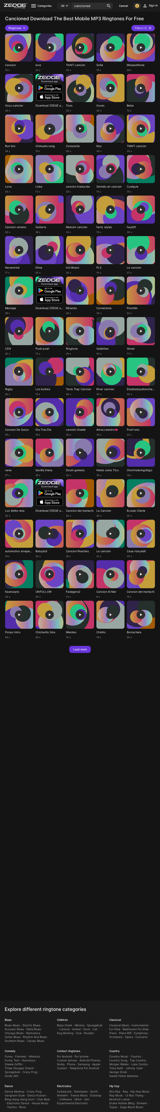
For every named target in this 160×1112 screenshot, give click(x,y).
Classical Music (119, 1025)
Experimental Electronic (72, 1103)
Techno (12, 1107)
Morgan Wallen (119, 1064)
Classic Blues (35, 1040)
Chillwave (65, 1099)
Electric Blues (31, 1025)
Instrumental (140, 1025)
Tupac (113, 1107)
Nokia (61, 1064)
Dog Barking (65, 1033)
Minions (80, 1025)
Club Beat (43, 1099)
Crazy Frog (30, 1072)
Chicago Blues (14, 1033)
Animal (76, 1029)
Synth (94, 1091)
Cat (94, 1029)
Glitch (78, 1099)
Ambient (62, 1095)
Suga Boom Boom (131, 1107)
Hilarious (34, 1056)
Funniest (20, 1056)
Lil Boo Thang (134, 1095)
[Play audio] (19, 47)
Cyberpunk (64, 1091)
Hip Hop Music (139, 1091)
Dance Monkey (14, 1091)
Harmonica (33, 1033)
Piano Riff (125, 1033)
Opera (129, 1037)
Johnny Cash (134, 1068)
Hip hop (114, 1086)
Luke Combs (139, 1064)
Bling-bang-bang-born (20, 1099)
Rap (125, 1091)
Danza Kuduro (36, 1095)
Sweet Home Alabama (123, 1076)
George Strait (118, 1072)
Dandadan (81, 1091)
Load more (80, 649)
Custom (62, 1068)
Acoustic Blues (14, 1029)
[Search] (108, 6)
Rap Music (116, 1095)
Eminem (142, 1103)
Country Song (118, 1060)
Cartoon (64, 1029)
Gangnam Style (15, 1095)
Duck (86, 1029)
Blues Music (12, 1025)
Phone (71, 1064)
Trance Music (79, 1095)
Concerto (141, 1037)
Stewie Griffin (13, 1064)
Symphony (141, 1033)
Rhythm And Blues (35, 1037)
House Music (40, 1103)
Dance (9, 1086)
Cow (79, 1033)
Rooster (89, 1033)
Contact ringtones (68, 1051)
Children (62, 1019)
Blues (8, 1019)
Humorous (28, 1060)
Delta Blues (33, 1029)
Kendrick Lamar (119, 1099)
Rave (22, 1107)
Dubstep (95, 1095)
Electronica (64, 1086)
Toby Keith (116, 1068)
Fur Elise (114, 1029)
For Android (64, 1056)
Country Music (118, 1056)
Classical (115, 1019)
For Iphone (82, 1056)
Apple (96, 1064)
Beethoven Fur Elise (136, 1029)
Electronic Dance (18, 1103)
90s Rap (114, 1091)
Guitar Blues (12, 1037)
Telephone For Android (84, 1068)
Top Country (138, 1060)
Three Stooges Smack (19, 1068)
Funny (9, 1056)
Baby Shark (64, 1025)
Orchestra (115, 1037)
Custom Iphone (67, 1060)
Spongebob (94, 1025)
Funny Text (12, 1060)
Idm (86, 1099)
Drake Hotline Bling (121, 1103)
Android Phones (89, 1060)
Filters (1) (141, 28)
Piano (112, 1033)
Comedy (10, 1051)
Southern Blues (15, 1040)
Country (114, 1051)
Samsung (84, 1064)
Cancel (123, 5)
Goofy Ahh (11, 1076)
